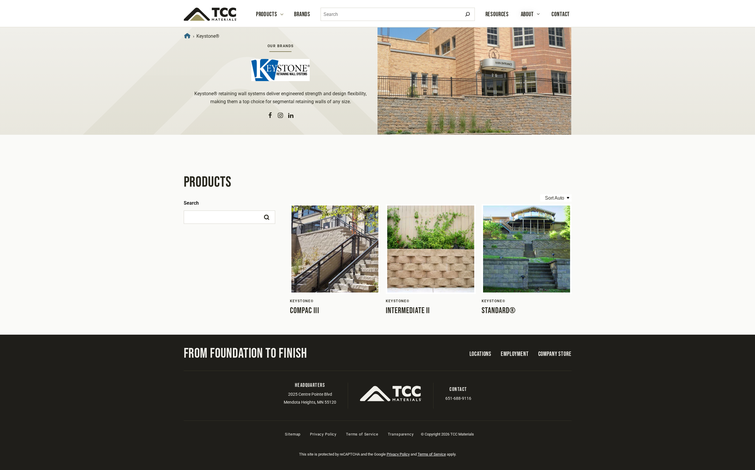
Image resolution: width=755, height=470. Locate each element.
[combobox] (398, 14)
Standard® (499, 310)
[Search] (467, 14)
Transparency (401, 434)
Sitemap (293, 434)
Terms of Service (362, 434)
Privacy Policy (323, 434)
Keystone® (302, 301)
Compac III (304, 310)
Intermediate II (408, 310)
